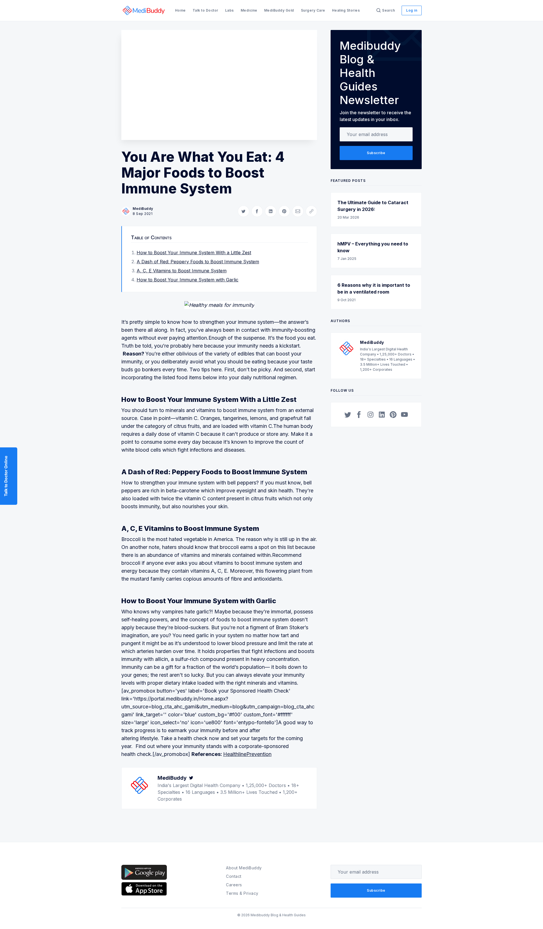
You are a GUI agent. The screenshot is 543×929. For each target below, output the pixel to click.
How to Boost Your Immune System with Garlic (187, 280)
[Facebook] (359, 414)
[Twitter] (191, 778)
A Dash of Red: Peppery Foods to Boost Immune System (198, 261)
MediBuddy (143, 208)
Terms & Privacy (242, 893)
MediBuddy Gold (279, 10)
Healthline (234, 754)
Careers (234, 884)
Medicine (249, 10)
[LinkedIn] (381, 414)
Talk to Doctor (205, 10)
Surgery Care (313, 10)
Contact (234, 876)
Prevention (259, 754)
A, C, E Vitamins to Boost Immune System (182, 270)
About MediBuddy (244, 867)
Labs (229, 10)
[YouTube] (404, 414)
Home (180, 10)
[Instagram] (370, 414)
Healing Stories (346, 10)
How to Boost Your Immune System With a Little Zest (194, 252)
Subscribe (376, 153)
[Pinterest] (393, 414)
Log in (411, 10)
